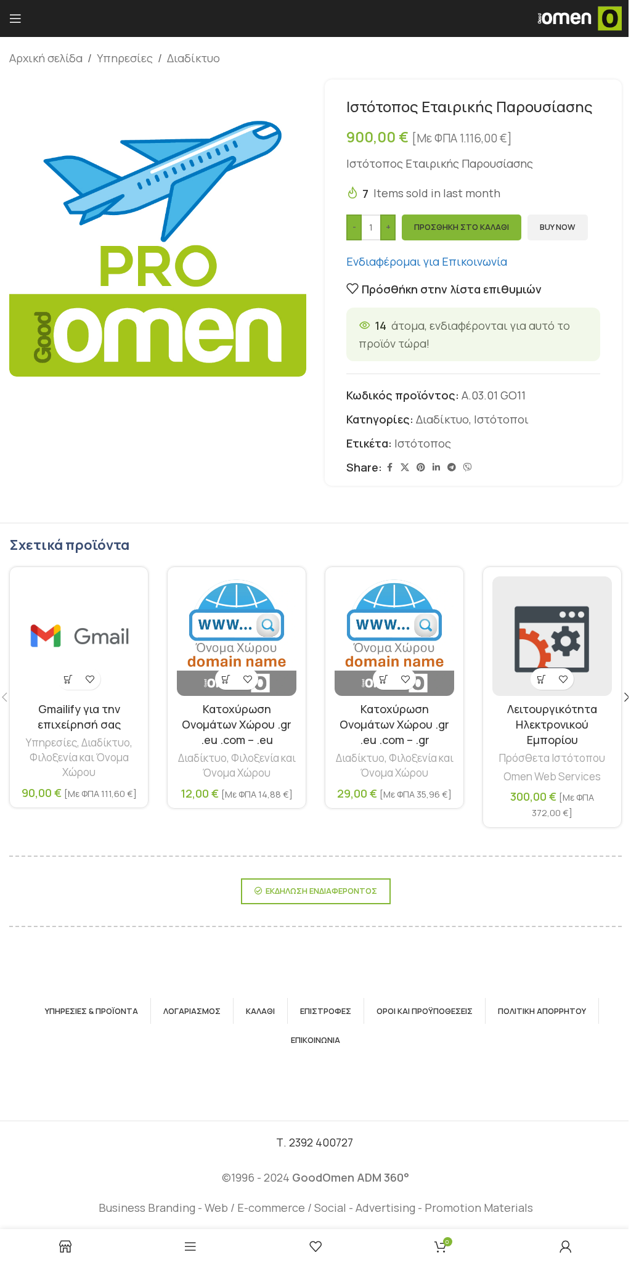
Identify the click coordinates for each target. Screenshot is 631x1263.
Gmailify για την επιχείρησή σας (79, 716)
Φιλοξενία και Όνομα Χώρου (79, 764)
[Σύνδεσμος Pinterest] (421, 467)
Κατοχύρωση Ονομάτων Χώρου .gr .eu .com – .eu (236, 724)
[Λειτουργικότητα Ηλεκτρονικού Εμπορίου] (552, 636)
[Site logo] (579, 17)
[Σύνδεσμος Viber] (468, 467)
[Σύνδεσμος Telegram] (452, 467)
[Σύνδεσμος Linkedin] (436, 467)
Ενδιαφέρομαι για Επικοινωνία (428, 261)
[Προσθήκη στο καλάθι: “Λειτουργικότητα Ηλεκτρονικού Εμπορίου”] (541, 679)
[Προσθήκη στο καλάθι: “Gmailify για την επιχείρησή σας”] (68, 679)
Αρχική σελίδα (46, 58)
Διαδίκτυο (193, 58)
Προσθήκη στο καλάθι (461, 226)
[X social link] (405, 467)
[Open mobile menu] (15, 18)
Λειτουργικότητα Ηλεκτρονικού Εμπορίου (552, 724)
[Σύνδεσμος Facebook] (389, 467)
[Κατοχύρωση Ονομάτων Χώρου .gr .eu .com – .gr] (394, 636)
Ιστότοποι (501, 419)
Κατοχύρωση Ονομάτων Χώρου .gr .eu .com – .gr (394, 724)
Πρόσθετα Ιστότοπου (552, 758)
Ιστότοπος (422, 443)
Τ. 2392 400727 (316, 1142)
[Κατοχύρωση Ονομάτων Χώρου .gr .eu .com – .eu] (236, 636)
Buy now (558, 226)
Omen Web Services (552, 776)
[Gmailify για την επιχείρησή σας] (79, 636)
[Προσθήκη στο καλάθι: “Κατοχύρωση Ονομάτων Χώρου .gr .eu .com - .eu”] (226, 679)
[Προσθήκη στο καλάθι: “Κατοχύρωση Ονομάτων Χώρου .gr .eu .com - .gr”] (383, 679)
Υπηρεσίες (125, 58)
